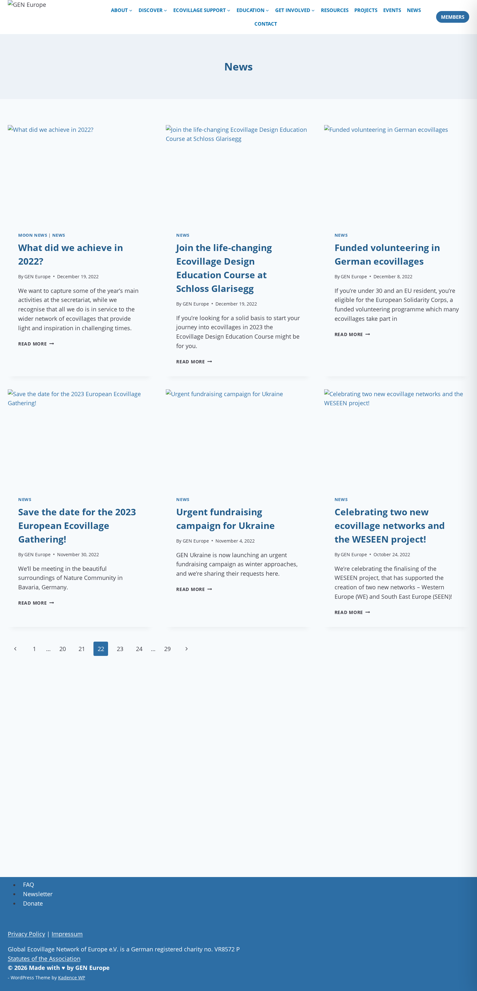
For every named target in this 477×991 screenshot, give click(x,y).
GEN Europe (37, 276)
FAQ (28, 885)
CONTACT (265, 23)
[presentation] (80, 173)
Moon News (32, 235)
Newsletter (38, 894)
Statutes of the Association (44, 958)
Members (452, 17)
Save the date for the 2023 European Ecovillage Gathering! (77, 525)
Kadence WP (71, 977)
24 (139, 649)
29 (167, 649)
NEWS (414, 10)
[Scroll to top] (464, 974)
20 (62, 649)
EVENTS (392, 10)
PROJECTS (365, 10)
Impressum (67, 934)
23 (120, 649)
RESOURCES (335, 10)
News (59, 235)
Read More (36, 344)
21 (82, 649)
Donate (33, 903)
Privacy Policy (26, 934)
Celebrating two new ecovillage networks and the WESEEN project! (390, 525)
